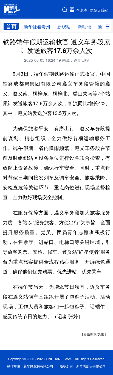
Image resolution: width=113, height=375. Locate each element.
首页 (11, 26)
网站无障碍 (99, 10)
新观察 (63, 26)
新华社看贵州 (37, 26)
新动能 (84, 26)
